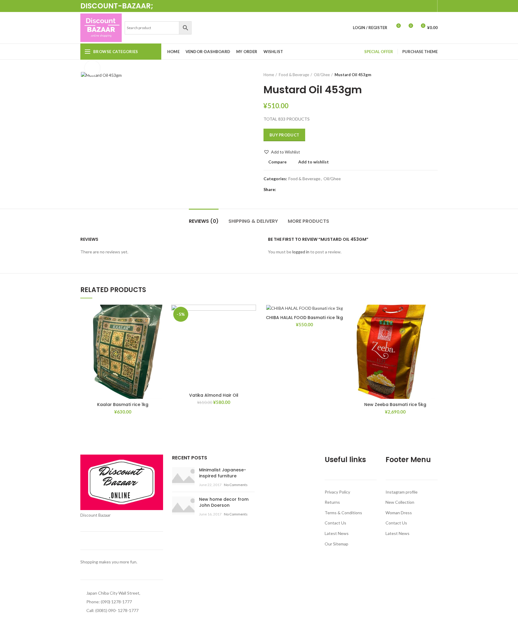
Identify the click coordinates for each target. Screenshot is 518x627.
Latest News (337, 533)
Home (268, 74)
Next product (435, 75)
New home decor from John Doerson (224, 502)
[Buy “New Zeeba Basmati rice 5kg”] (422, 328)
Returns (332, 502)
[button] (281, 152)
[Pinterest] (416, 6)
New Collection (400, 502)
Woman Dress (399, 512)
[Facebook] (403, 6)
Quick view (149, 352)
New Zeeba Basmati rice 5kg (395, 404)
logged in (300, 251)
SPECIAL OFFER (378, 51)
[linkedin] (423, 6)
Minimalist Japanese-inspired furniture (222, 473)
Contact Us (335, 522)
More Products (308, 221)
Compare (277, 162)
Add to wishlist (313, 162)
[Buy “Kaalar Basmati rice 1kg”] (149, 328)
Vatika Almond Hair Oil (213, 395)
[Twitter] (409, 6)
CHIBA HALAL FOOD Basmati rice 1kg (304, 317)
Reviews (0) (204, 221)
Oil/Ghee (322, 74)
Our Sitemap (336, 543)
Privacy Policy (337, 491)
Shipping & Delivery (253, 221)
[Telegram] (430, 6)
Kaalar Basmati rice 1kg (122, 404)
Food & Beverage (294, 74)
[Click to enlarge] (92, 68)
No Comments (236, 484)
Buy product (284, 135)
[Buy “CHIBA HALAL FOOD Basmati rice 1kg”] (331, 328)
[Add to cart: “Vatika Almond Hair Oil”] (240, 328)
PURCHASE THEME (420, 51)
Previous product (423, 75)
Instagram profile (402, 491)
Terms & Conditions (343, 512)
